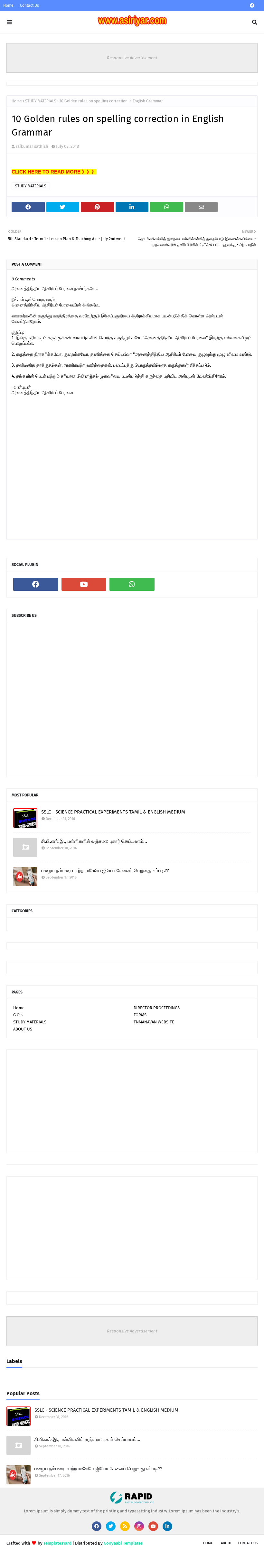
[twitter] (111, 1526)
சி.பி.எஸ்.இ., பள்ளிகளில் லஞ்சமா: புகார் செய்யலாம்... (94, 841)
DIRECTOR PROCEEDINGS (157, 1007)
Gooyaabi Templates (123, 1543)
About (226, 1543)
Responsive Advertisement (132, 57)
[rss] (125, 1526)
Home (8, 5)
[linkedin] (167, 1526)
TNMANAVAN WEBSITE (154, 1022)
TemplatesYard (57, 1543)
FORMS (140, 1014)
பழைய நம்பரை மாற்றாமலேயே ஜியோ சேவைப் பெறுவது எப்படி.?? (105, 870)
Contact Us (29, 5)
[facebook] (252, 5)
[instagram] (139, 1526)
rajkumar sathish (32, 146)
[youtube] (84, 584)
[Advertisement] (132, 1101)
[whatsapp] (132, 584)
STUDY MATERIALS (40, 101)
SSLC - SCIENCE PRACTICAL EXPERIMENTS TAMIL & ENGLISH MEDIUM (113, 812)
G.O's (18, 1014)
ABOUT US (22, 1029)
